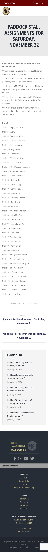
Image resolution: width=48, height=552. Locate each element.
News (19, 303)
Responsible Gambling (24, 487)
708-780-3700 (25, 528)
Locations (24, 484)
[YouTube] (27, 460)
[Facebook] (16, 460)
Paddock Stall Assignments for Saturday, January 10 (20, 402)
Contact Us (24, 481)
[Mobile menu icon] (43, 11)
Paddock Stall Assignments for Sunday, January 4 (20, 414)
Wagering (24, 502)
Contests (24, 505)
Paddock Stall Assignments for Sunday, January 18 (20, 364)
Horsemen (24, 499)
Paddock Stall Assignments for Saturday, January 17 (20, 376)
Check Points (39, 3)
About (24, 478)
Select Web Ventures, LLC (29, 547)
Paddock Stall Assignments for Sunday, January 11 (20, 389)
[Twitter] (33, 460)
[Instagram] (21, 460)
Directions (25, 531)
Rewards (24, 508)
